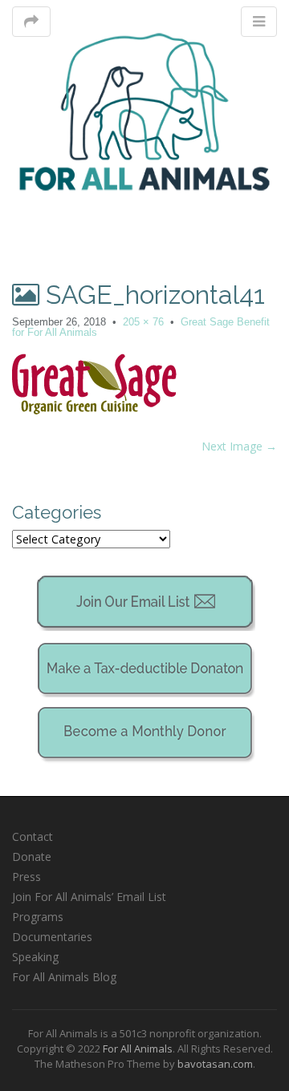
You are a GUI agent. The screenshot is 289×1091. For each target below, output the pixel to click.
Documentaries (52, 936)
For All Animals (138, 1048)
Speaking (35, 956)
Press (26, 876)
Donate (31, 856)
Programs (37, 916)
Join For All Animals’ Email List (89, 896)
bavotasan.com (215, 1064)
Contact (32, 836)
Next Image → (239, 446)
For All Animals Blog (64, 976)
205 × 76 (143, 322)
